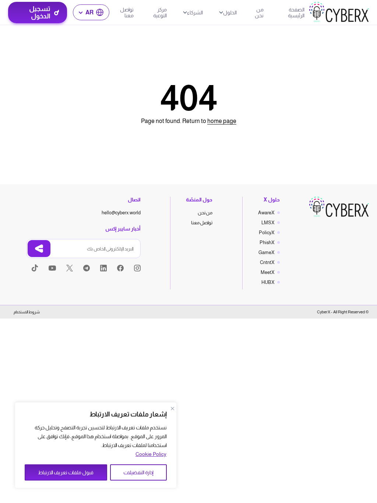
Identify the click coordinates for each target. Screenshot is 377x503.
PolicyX (267, 232)
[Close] (172, 408)
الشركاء (195, 12)
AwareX (266, 212)
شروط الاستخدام (27, 312)
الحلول (230, 12)
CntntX (267, 262)
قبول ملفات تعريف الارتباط (66, 472)
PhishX (267, 242)
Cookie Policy (150, 454)
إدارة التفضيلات (138, 472)
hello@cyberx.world (121, 212)
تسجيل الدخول (39, 12)
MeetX (268, 272)
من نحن (259, 12)
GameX (266, 252)
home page (221, 121)
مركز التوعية (160, 12)
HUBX (268, 282)
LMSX (268, 222)
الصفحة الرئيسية (296, 12)
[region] (96, 445)
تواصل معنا (127, 12)
